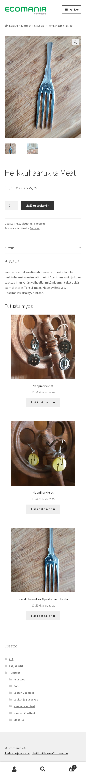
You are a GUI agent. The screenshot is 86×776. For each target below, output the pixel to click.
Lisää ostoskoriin (37, 205)
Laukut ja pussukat (26, 699)
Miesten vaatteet (24, 706)
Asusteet (19, 679)
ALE (18, 223)
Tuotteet (26, 25)
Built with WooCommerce (50, 753)
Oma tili (14, 769)
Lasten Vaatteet (24, 693)
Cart (66, 766)
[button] (75, 42)
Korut (17, 686)
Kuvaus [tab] (9, 248)
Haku (43, 769)
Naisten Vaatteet (24, 713)
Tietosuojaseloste (17, 753)
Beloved (35, 228)
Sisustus (39, 25)
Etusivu (13, 25)
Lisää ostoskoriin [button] (43, 402)
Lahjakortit (16, 666)
